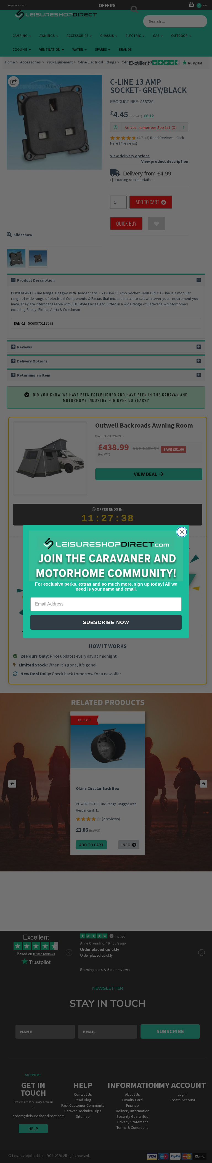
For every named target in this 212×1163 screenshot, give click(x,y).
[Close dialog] (182, 532)
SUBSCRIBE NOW (106, 622)
